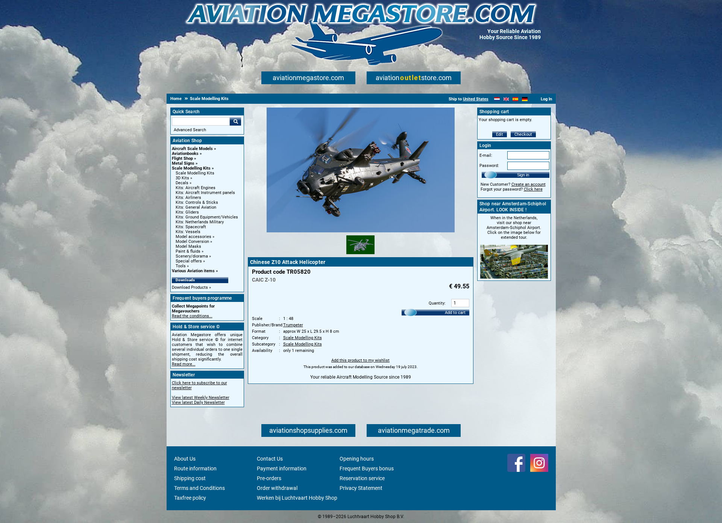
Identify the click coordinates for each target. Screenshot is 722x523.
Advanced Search (190, 129)
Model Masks (188, 246)
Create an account (528, 184)
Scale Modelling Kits (191, 168)
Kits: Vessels (188, 231)
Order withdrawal (277, 488)
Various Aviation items (193, 270)
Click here (533, 189)
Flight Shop (182, 158)
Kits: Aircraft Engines (195, 187)
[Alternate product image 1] (360, 254)
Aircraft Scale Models (192, 148)
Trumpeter (293, 325)
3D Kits (182, 178)
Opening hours (357, 459)
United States (475, 99)
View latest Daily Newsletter (198, 402)
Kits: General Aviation (196, 207)
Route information (195, 468)
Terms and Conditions (199, 488)
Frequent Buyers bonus (367, 468)
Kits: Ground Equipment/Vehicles (207, 217)
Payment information (281, 468)
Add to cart (455, 312)
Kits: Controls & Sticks (197, 202)
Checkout (523, 134)
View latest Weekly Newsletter (200, 397)
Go (235, 121)
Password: (489, 165)
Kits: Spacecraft (191, 226)
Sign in (523, 175)
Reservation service (362, 478)
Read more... (184, 364)
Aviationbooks (185, 153)
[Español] (515, 99)
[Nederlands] (497, 99)
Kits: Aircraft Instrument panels (205, 192)
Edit (499, 134)
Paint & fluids (188, 251)
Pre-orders (269, 478)
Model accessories (193, 236)
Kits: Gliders (187, 212)
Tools (181, 266)
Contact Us (270, 459)
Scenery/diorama (192, 256)
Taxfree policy (190, 498)
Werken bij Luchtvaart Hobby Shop (297, 498)
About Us (185, 459)
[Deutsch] (525, 99)
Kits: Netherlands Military (200, 222)
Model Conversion (192, 241)
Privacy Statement (361, 488)
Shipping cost (190, 478)
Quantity (436, 303)
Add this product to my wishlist (360, 360)
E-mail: (485, 155)
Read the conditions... (192, 316)
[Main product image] (361, 230)
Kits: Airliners (188, 197)
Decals (182, 182)
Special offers (189, 261)
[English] (506, 99)
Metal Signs (183, 163)
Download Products (190, 287)
